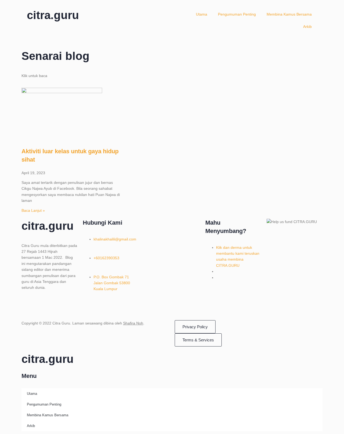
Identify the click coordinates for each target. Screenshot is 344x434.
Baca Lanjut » (33, 210)
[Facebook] (28, 306)
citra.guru (53, 15)
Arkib (307, 26)
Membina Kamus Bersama (289, 14)
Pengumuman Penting (237, 14)
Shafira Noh (133, 323)
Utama (201, 14)
